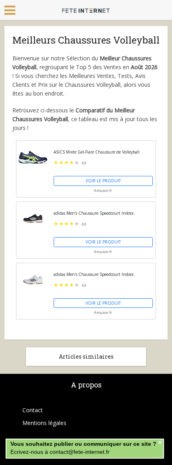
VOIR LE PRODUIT (103, 181)
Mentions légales (44, 423)
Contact (32, 410)
